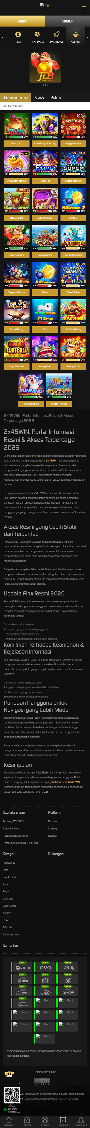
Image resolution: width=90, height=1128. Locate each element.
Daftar (22, 21)
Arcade (75, 42)
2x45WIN (51, 460)
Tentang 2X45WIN (13, 821)
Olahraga (37, 42)
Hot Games (9, 862)
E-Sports (7, 927)
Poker (6, 920)
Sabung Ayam (11, 934)
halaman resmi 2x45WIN (66, 782)
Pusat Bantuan (11, 828)
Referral (52, 835)
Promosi (52, 821)
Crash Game (56, 42)
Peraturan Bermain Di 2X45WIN (20, 843)
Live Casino (9, 877)
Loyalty (52, 828)
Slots (5, 870)
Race (6, 884)
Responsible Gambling (15, 835)
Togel (18, 42)
